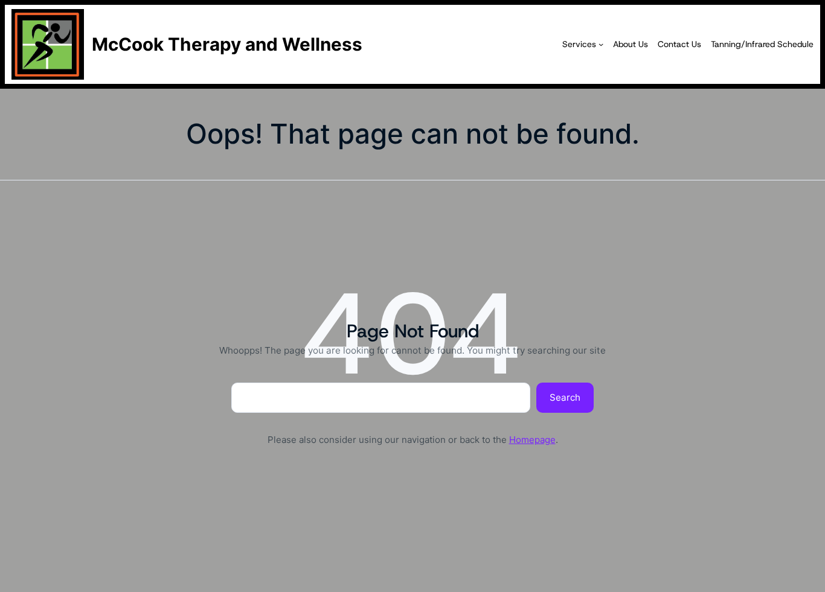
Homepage (532, 439)
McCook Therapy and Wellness (227, 44)
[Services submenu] (601, 44)
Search (565, 397)
